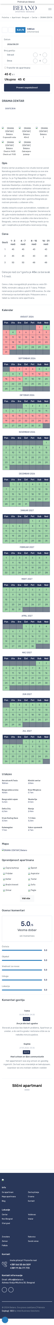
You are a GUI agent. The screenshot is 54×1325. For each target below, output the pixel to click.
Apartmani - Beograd (20, 17)
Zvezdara (6, 1237)
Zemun (5, 1241)
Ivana (27, 1011)
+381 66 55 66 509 (20, 1264)
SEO (12, 1311)
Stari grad (6, 1223)
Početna (5, 17)
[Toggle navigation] (50, 9)
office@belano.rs (15, 1279)
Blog (3, 1201)
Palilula (5, 1245)
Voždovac (32, 1215)
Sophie (27, 1044)
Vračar (30, 1219)
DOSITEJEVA (10, 109)
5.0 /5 (26, 1019)
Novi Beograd (7, 1219)
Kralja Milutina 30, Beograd (22, 1282)
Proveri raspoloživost (27, 87)
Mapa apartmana (9, 1197)
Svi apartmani (7, 1192)
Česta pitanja (33, 1192)
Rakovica (31, 1237)
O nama (31, 1197)
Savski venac (33, 1241)
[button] (32, 2)
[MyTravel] (24, 9)
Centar (34, 17)
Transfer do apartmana (18, 68)
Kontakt (31, 1201)
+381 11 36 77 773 (20, 1268)
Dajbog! (5, 1311)
